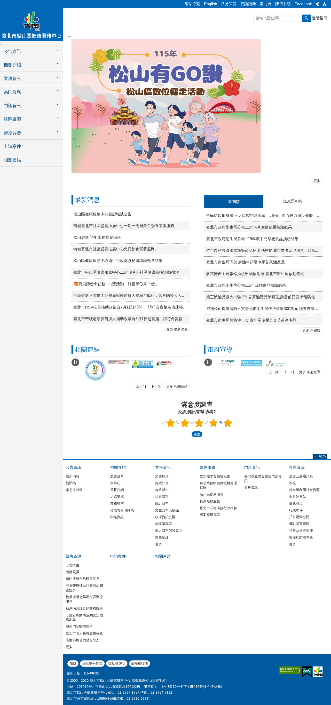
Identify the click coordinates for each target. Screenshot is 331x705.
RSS (73, 663)
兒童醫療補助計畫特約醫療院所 (84, 587)
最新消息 (72, 475)
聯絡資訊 (117, 516)
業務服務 (162, 475)
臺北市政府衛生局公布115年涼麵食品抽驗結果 (246, 285)
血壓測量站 (297, 496)
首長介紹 (117, 489)
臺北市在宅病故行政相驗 (218, 507)
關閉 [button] (318, 4)
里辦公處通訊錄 (301, 475)
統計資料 (162, 503)
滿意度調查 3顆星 (199, 422)
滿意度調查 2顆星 (184, 422)
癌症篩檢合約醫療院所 (83, 639)
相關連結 (12, 160)
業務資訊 (163, 467)
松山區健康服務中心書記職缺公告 (102, 214)
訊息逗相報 (74, 489)
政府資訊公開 (165, 516)
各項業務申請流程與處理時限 (218, 484)
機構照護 (72, 571)
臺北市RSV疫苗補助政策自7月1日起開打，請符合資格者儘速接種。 (131, 307)
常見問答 (228, 4)
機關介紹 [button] (12, 65)
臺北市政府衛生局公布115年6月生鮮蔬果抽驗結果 (249, 227)
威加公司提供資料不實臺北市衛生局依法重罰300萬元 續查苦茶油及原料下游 (264, 309)
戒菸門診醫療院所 (79, 626)
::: (5, 3)
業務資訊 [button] (12, 78)
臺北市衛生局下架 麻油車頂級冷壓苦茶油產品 (245, 262)
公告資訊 (73, 467)
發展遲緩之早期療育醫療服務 (84, 598)
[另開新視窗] (142, 370)
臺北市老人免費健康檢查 (84, 632)
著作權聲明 (139, 663)
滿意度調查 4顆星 (213, 422)
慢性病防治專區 (301, 537)
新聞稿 (71, 482)
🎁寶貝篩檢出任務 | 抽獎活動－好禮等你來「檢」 (116, 284)
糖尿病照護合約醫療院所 (84, 608)
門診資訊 (252, 467)
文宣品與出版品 (167, 509)
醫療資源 (73, 556)
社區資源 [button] (12, 119)
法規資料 (162, 496)
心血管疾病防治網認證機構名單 (84, 616)
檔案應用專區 (210, 514)
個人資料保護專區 (168, 530)
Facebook (303, 4)
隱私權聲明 (116, 663)
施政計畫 (162, 482)
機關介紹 (118, 467)
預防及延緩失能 (301, 530)
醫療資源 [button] (12, 132)
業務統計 (162, 537)
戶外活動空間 (299, 516)
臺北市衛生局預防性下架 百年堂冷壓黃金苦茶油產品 (251, 320)
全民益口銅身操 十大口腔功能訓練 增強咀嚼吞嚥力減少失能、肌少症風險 (264, 216)
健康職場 (296, 503)
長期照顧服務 (210, 500)
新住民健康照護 (211, 494)
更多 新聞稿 (311, 331)
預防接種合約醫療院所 (83, 578)
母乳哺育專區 (299, 523)
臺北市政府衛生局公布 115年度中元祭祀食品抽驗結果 (252, 239)
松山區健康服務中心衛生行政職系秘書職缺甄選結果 (118, 261)
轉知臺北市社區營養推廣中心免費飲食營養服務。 (116, 249)
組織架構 (117, 496)
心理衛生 (72, 564)
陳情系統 (283, 4)
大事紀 (115, 482)
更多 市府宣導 (309, 373)
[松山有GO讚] (166, 171)
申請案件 (12, 146)
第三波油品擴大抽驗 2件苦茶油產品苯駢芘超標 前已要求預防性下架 (264, 297)
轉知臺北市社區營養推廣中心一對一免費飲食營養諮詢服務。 (125, 226)
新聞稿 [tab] (234, 202)
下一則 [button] (156, 386)
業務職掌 (117, 503)
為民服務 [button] (12, 92)
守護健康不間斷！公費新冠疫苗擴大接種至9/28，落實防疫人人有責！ (131, 295)
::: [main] (69, 37)
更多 (317, 181)
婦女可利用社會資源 (304, 489)
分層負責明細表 (122, 509)
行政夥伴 (296, 509)
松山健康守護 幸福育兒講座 (97, 237)
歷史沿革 (117, 475)
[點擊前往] (95, 363)
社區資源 (297, 467)
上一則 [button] (141, 386)
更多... (160, 543)
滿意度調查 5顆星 (227, 422)
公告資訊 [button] (12, 51)
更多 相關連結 (177, 386)
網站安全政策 (92, 663)
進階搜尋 (319, 18)
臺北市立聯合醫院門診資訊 (263, 478)
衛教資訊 (251, 487)
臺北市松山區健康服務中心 (31, 24)
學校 (292, 482)
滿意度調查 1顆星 (170, 422)
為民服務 (207, 467)
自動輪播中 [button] (75, 362)
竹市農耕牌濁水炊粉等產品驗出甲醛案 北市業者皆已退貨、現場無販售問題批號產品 (264, 250)
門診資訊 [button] (12, 105)
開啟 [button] (322, 456)
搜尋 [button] (306, 18)
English (210, 4)
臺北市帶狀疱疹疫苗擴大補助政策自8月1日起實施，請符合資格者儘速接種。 (131, 319)
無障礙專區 (163, 523)
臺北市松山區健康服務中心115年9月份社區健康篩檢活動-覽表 (126, 272)
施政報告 (162, 489)
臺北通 (265, 4)
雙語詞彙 (248, 4)
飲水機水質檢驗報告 (215, 475)
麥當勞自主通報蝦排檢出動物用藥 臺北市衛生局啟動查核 (255, 274)
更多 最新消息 (177, 329)
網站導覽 (192, 4)
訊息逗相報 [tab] (293, 201)
